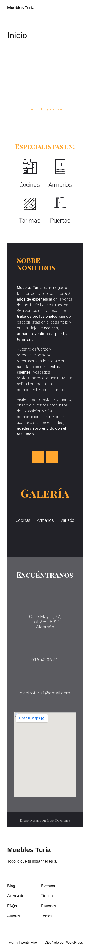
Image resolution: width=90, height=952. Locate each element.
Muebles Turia (21, 7)
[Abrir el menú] (80, 8)
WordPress (74, 942)
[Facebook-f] (38, 457)
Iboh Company (58, 820)
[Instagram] (52, 457)
